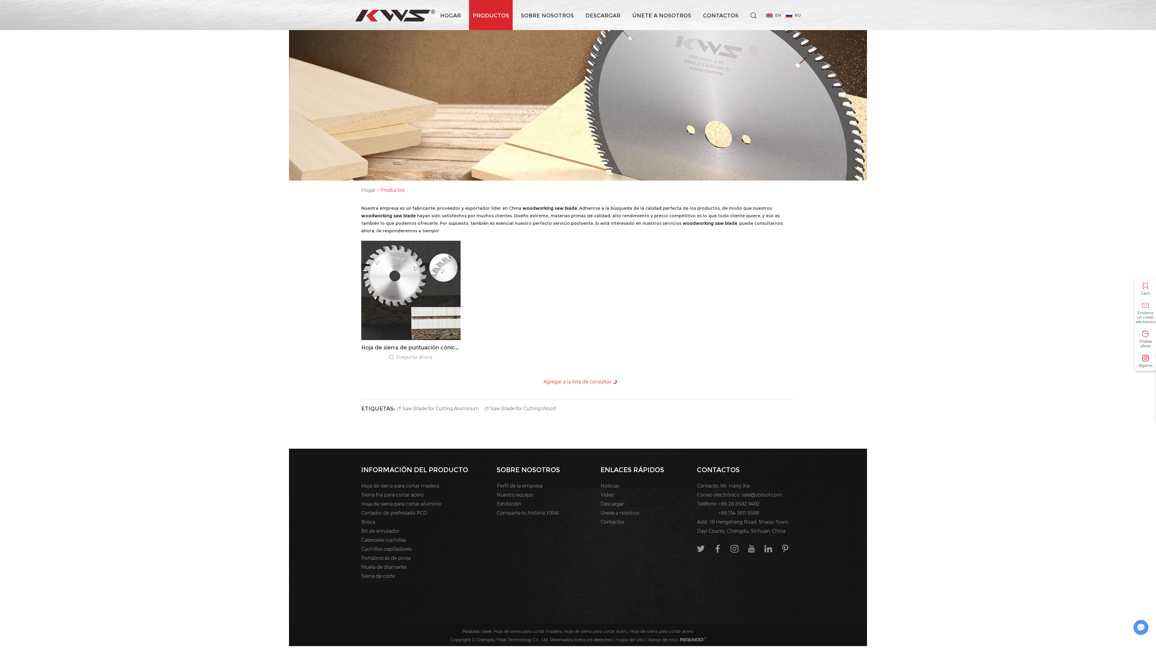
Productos (491, 15)
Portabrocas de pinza (386, 558)
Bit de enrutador (380, 531)
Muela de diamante (383, 567)
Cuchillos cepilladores (386, 549)
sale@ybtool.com (762, 495)
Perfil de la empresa (519, 486)
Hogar (450, 15)
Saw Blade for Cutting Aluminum (440, 408)
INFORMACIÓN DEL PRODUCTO (414, 470)
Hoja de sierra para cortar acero (596, 631)
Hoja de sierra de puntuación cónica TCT (411, 347)
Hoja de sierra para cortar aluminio (401, 504)
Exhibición (509, 504)
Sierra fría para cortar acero (392, 495)
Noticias (610, 486)
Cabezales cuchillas (383, 540)
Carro (1145, 293)
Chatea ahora (1145, 343)
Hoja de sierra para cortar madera (400, 486)
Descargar (603, 15)
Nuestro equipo (515, 495)
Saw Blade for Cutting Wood (523, 408)
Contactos (720, 15)
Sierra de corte (378, 576)
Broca (368, 522)
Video (607, 495)
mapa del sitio (630, 639)
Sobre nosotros (547, 15)
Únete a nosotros (661, 15)
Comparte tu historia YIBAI (528, 513)
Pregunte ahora (414, 357)
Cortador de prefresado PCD (394, 513)
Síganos (1145, 365)
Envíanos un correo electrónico (1145, 317)
